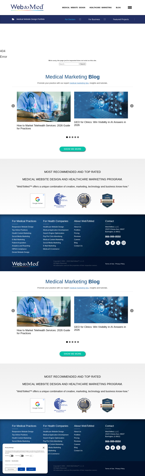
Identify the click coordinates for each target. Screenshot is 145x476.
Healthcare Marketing (100, 7)
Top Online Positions (20, 230)
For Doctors (70, 19)
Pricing (76, 233)
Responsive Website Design (22, 227)
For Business (94, 19)
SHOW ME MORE (72, 149)
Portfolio (77, 230)
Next (132, 106)
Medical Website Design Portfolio (31, 19)
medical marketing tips (79, 83)
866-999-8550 (113, 236)
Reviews (77, 236)
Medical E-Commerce (51, 249)
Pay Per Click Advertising (52, 236)
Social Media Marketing (21, 236)
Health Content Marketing (21, 233)
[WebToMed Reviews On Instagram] (123, 243)
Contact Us (78, 246)
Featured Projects (121, 19)
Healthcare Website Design (53, 227)
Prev (13, 106)
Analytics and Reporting (21, 246)
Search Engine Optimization (53, 233)
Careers (77, 239)
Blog (118, 7)
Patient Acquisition (19, 243)
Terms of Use (109, 264)
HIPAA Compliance (19, 249)
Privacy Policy (120, 264)
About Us (77, 227)
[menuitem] (74, 7)
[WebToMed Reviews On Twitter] (118, 243)
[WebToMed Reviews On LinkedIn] (107, 243)
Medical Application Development (55, 230)
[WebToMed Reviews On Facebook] (113, 243)
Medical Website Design (73, 7)
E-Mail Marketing (18, 239)
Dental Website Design (20, 252)
